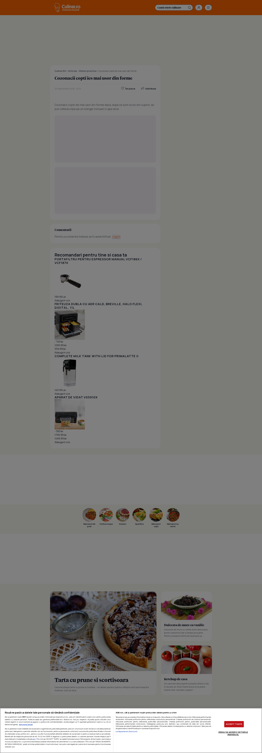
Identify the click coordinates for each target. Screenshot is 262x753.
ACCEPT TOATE (234, 724)
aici (34, 739)
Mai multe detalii (26, 724)
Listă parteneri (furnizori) (127, 731)
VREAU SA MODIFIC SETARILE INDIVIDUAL (233, 733)
